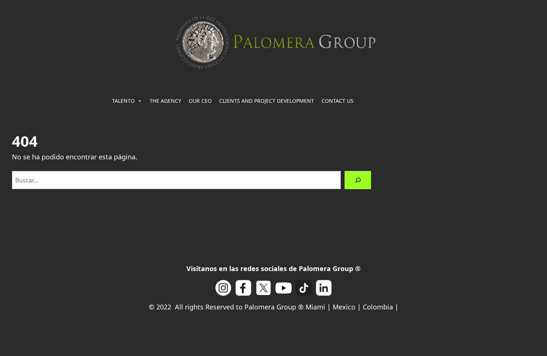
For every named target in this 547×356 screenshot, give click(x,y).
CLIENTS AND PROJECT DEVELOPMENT (266, 100)
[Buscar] (358, 180)
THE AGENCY (165, 100)
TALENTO (123, 100)
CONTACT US (338, 100)
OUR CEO (200, 100)
